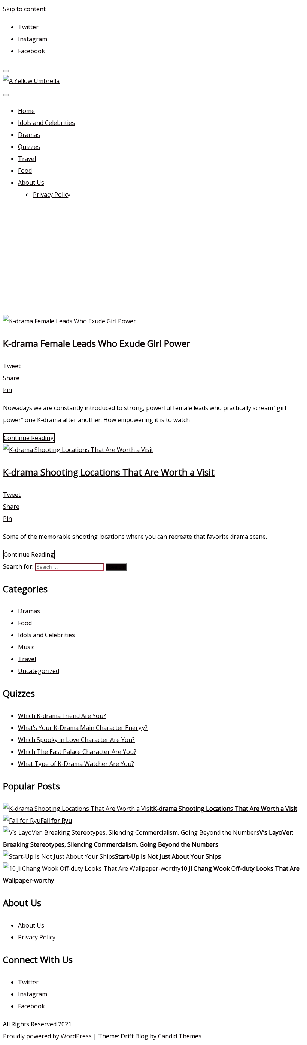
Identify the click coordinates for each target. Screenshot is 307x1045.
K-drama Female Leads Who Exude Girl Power (96, 343)
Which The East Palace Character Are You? (77, 752)
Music (26, 647)
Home (26, 111)
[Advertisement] (153, 259)
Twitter (28, 27)
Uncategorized (38, 671)
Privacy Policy (51, 194)
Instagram (32, 39)
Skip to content (24, 9)
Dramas (29, 135)
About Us (31, 182)
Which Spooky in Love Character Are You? (76, 740)
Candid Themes (179, 1036)
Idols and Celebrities (46, 123)
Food (25, 170)
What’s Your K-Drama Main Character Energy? (83, 728)
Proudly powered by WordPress (47, 1036)
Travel (27, 159)
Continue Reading (29, 438)
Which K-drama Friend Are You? (62, 716)
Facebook (31, 51)
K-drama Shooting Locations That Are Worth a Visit (109, 472)
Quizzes (29, 147)
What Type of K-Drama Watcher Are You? (76, 764)
